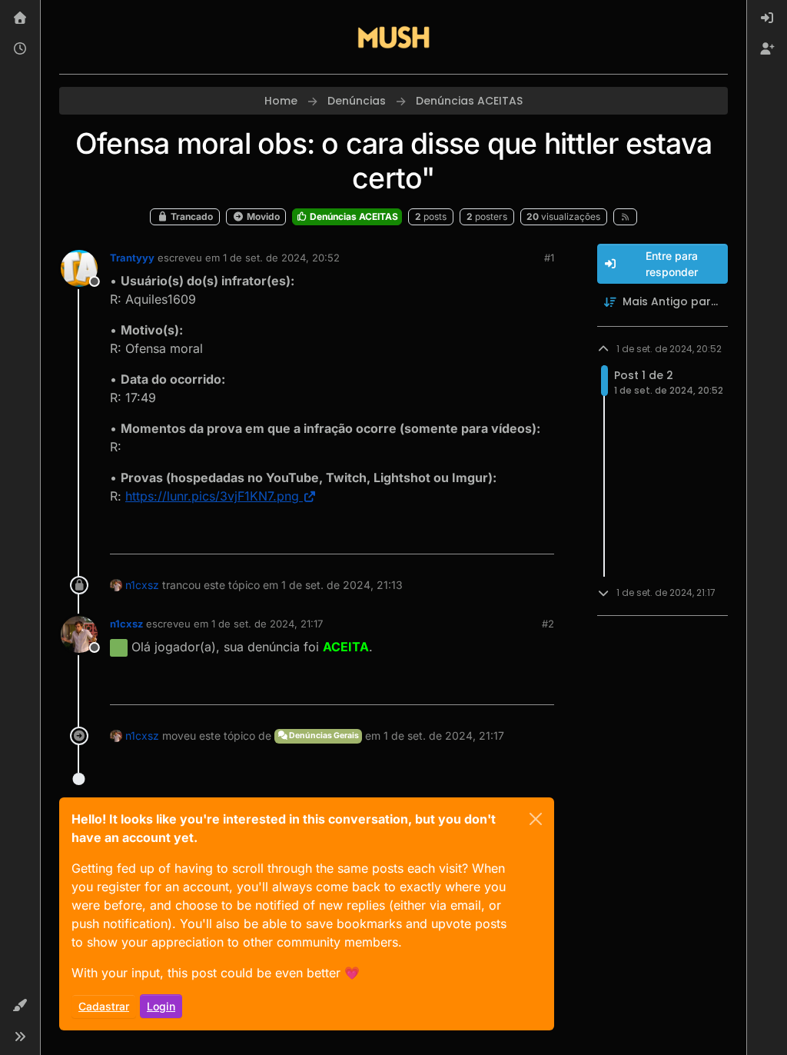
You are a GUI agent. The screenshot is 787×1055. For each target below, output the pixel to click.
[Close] (535, 818)
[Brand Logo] (393, 36)
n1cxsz (142, 584)
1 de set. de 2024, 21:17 (267, 623)
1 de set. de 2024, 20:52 (281, 257)
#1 (549, 257)
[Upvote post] (486, 535)
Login (161, 1006)
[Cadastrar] (767, 49)
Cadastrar (103, 1006)
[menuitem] (767, 18)
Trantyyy (132, 257)
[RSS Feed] (625, 216)
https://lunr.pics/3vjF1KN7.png (212, 496)
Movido (262, 216)
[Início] (20, 18)
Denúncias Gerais (323, 735)
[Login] (767, 18)
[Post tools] (540, 535)
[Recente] (20, 49)
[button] (20, 1005)
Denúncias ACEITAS (352, 216)
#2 (548, 623)
